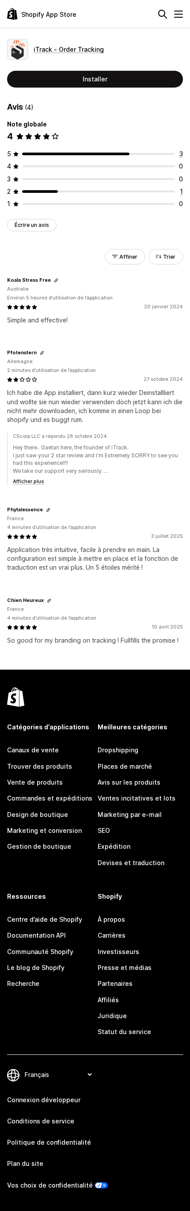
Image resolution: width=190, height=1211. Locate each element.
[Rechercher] (162, 14)
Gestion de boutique (39, 846)
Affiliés (108, 1000)
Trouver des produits (39, 766)
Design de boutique (37, 814)
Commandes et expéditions (49, 798)
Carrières (111, 935)
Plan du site (25, 1163)
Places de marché (125, 766)
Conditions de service (40, 1121)
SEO (104, 830)
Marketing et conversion (44, 830)
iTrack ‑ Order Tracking (69, 49)
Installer (95, 79)
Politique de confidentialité (49, 1142)
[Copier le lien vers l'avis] (56, 280)
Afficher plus (28, 481)
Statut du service (124, 1031)
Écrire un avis (32, 225)
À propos (111, 919)
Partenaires (115, 983)
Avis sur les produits (129, 782)
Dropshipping (118, 750)
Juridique (112, 1015)
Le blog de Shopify (36, 967)
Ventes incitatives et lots (136, 798)
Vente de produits (35, 782)
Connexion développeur (43, 1100)
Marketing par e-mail (130, 814)
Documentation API (36, 935)
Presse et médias (125, 967)
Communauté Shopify (40, 951)
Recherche (23, 983)
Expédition (114, 846)
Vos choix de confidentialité (50, 1185)
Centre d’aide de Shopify (44, 919)
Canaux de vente (33, 750)
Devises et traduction (131, 862)
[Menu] (178, 14)
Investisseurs (118, 951)
